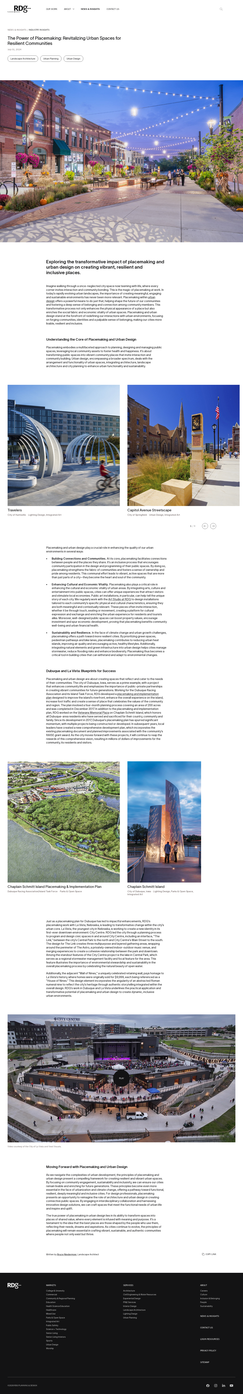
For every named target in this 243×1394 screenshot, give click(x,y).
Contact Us (113, 9)
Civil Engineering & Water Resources (139, 1294)
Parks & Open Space (55, 1318)
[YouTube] (231, 1386)
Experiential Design (132, 1298)
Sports (49, 1341)
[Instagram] (216, 1386)
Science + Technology (56, 1329)
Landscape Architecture (23, 58)
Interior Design (130, 1306)
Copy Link (211, 1254)
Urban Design (73, 58)
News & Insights (90, 9)
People (203, 1302)
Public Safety (52, 1325)
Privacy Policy (208, 1350)
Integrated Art (52, 1321)
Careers (204, 1291)
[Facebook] (208, 1386)
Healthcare (51, 1310)
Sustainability (206, 1306)
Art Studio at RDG (119, 599)
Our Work (51, 9)
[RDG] (19, 9)
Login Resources (210, 1339)
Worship (50, 1348)
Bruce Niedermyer (67, 1254)
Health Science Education (58, 1306)
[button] (73, 9)
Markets (51, 1285)
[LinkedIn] (224, 1386)
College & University (55, 1291)
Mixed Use (50, 1314)
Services (128, 1285)
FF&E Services (129, 1302)
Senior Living (52, 1333)
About (67, 9)
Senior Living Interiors (56, 1337)
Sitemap (204, 1362)
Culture (203, 1294)
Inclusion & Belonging (210, 1298)
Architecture (129, 1291)
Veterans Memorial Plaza (93, 712)
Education (51, 1302)
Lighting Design (130, 1314)
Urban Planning (50, 58)
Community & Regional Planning (60, 1298)
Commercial (51, 1294)
